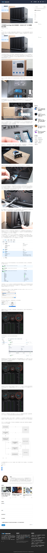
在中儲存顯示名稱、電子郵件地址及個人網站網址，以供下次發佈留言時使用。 (13, 522)
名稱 (2, 510)
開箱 (38, 1)
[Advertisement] (40, 77)
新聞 (43, 1)
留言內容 (2, 503)
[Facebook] (17, 467)
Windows (40, 139)
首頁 (31, 1)
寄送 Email (27, 537)
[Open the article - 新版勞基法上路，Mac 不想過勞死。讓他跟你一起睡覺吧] (17, 490)
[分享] (17, 469)
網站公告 (39, 142)
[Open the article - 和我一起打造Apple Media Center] (27, 490)
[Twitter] (17, 468)
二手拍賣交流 (35, 1)
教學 (40, 1)
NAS (38, 113)
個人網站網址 (3, 518)
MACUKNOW (20, 551)
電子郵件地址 (3, 514)
